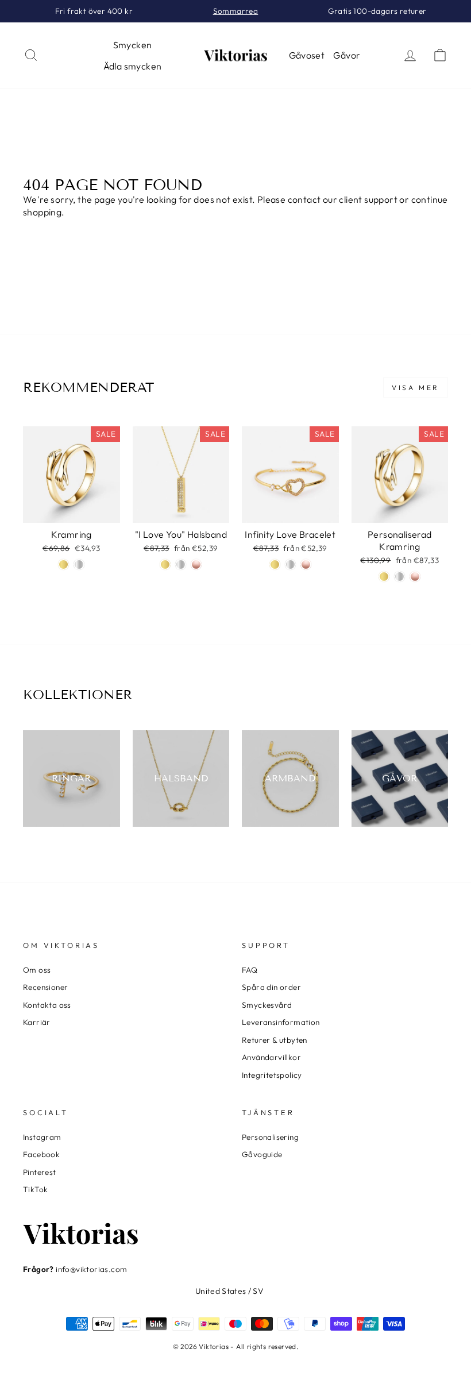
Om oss (37, 970)
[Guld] (165, 564)
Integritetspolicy (272, 1075)
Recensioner (45, 987)
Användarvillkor (271, 1057)
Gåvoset (307, 55)
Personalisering (270, 1137)
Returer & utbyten (274, 1040)
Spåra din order (271, 987)
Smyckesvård (267, 1005)
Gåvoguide (262, 1154)
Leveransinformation (281, 1022)
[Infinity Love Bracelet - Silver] (290, 564)
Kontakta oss (47, 1005)
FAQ (249, 970)
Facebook (41, 1154)
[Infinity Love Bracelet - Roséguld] (305, 564)
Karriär (37, 1022)
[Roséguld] (196, 564)
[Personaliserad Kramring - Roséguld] (415, 576)
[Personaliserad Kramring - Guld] (384, 576)
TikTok (35, 1189)
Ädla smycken (132, 66)
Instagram (42, 1137)
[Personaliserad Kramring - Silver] (399, 576)
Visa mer (415, 387)
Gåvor (346, 55)
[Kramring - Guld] (63, 564)
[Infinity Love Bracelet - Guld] (274, 564)
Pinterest (39, 1172)
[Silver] (180, 564)
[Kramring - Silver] (79, 564)
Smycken (132, 45)
